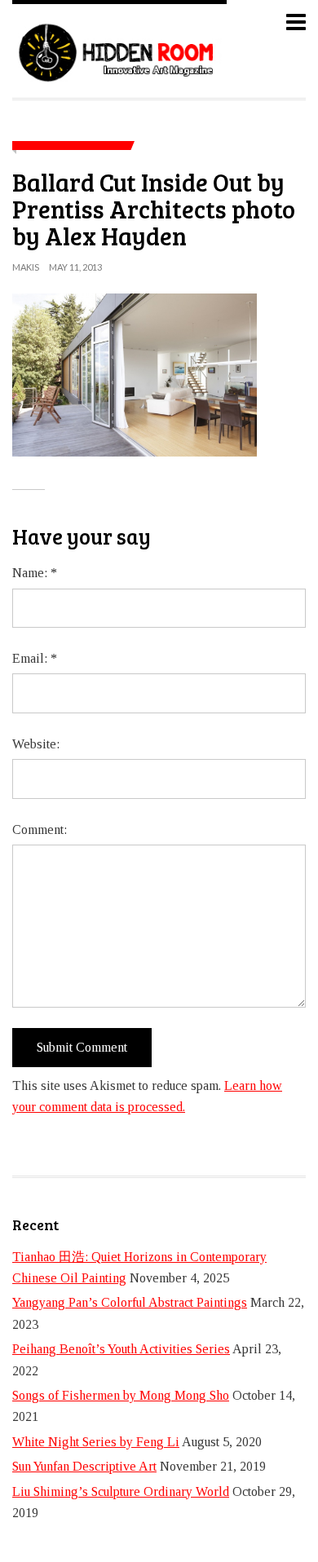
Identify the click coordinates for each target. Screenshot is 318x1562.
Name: (34, 573)
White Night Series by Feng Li (95, 1442)
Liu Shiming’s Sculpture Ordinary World (120, 1491)
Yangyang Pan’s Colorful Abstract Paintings (129, 1302)
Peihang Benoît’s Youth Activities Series (121, 1349)
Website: (36, 744)
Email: (34, 658)
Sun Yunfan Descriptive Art (84, 1466)
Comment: (39, 829)
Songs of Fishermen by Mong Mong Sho (120, 1395)
